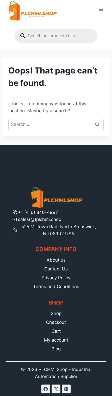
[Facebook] (45, 389)
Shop (56, 313)
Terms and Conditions (56, 286)
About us (56, 260)
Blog (56, 348)
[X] (56, 389)
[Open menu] (101, 11)
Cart (56, 331)
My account (56, 340)
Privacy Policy (56, 277)
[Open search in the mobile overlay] (56, 35)
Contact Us (56, 268)
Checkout (56, 322)
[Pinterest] (66, 389)
